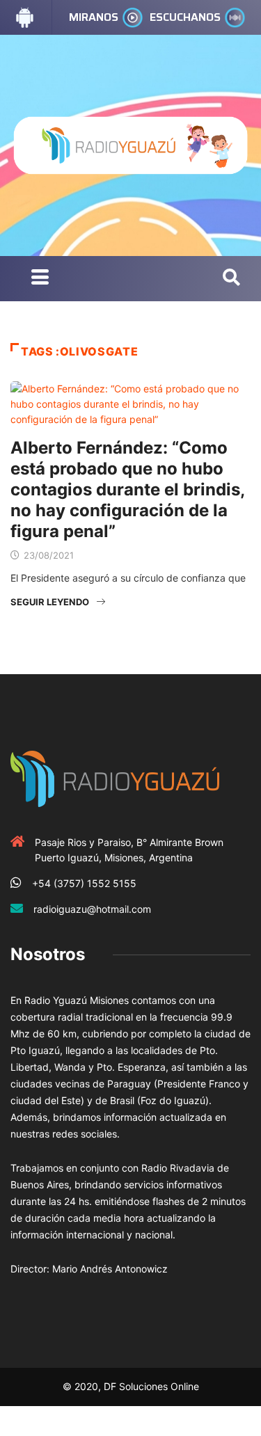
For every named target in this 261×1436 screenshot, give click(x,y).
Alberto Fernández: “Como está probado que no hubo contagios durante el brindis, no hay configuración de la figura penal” (127, 489)
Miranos (93, 17)
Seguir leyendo (49, 601)
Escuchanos (185, 17)
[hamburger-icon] (40, 278)
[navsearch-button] (231, 278)
